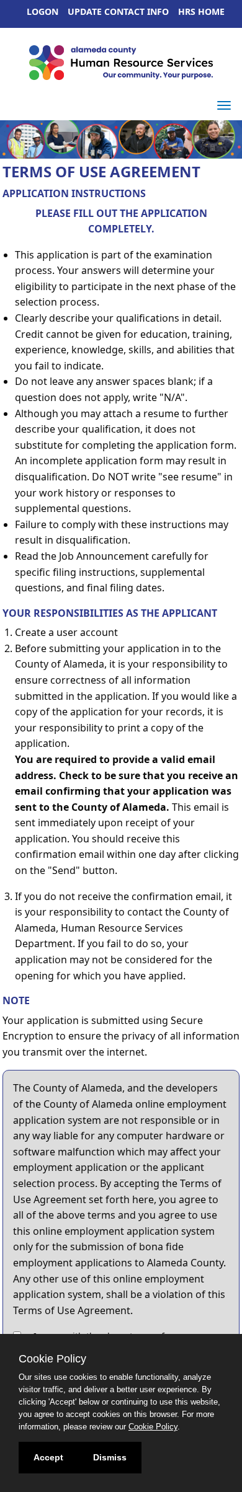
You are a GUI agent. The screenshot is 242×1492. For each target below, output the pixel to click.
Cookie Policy (152, 1426)
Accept (48, 1457)
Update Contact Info (118, 11)
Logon (42, 11)
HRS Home (201, 11)
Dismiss (110, 1457)
